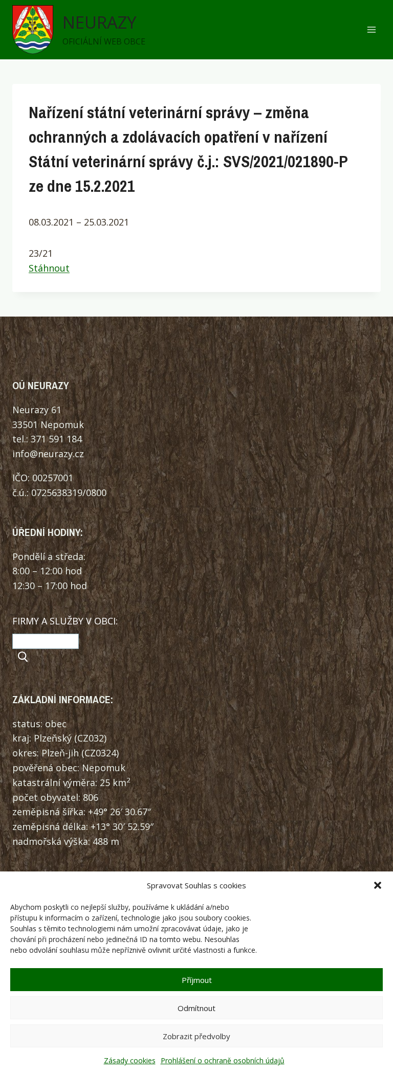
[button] (378, 885)
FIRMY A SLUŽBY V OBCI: (65, 621)
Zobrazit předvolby (196, 1036)
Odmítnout (196, 1008)
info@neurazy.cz (48, 453)
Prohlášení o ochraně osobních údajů (223, 1060)
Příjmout (197, 980)
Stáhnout (49, 268)
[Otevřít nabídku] (371, 30)
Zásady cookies (130, 1060)
